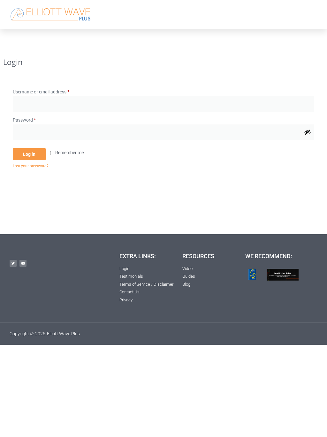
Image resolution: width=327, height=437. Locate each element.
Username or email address (50, 90)
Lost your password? (31, 166)
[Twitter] (13, 263)
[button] (236, 14)
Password (33, 119)
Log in (29, 154)
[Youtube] (23, 263)
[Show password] (307, 132)
